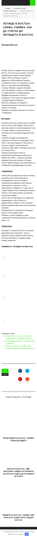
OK (27, 534)
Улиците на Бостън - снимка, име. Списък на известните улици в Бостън (18, 517)
